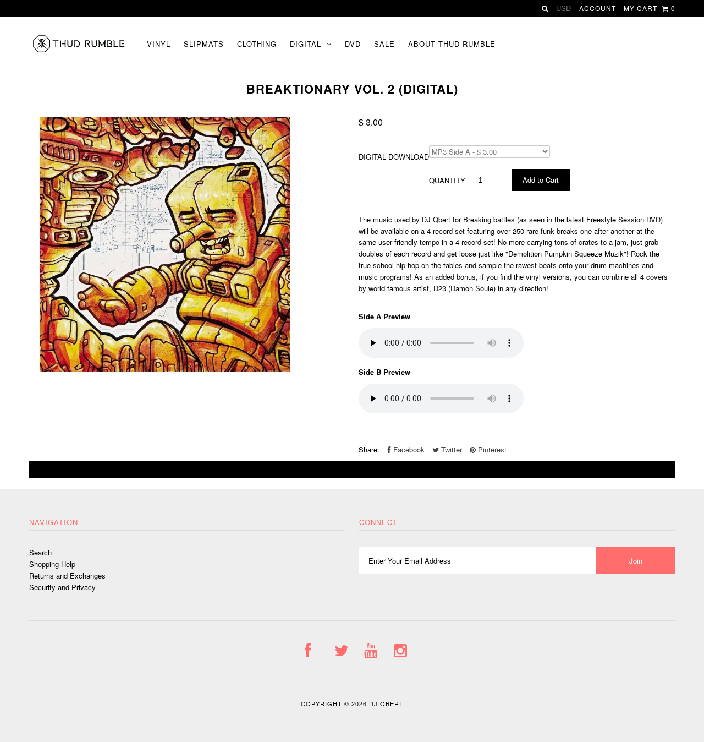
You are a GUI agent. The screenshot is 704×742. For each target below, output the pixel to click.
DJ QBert (386, 703)
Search (40, 552)
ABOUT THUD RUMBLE (452, 44)
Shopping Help (52, 564)
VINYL (158, 44)
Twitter (450, 449)
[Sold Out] (352, 469)
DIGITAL (305, 44)
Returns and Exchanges (67, 575)
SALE (384, 44)
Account (597, 8)
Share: (369, 449)
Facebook (408, 449)
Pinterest (491, 449)
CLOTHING (257, 44)
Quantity (447, 180)
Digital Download (394, 156)
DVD (353, 44)
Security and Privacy (62, 587)
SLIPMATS (204, 44)
